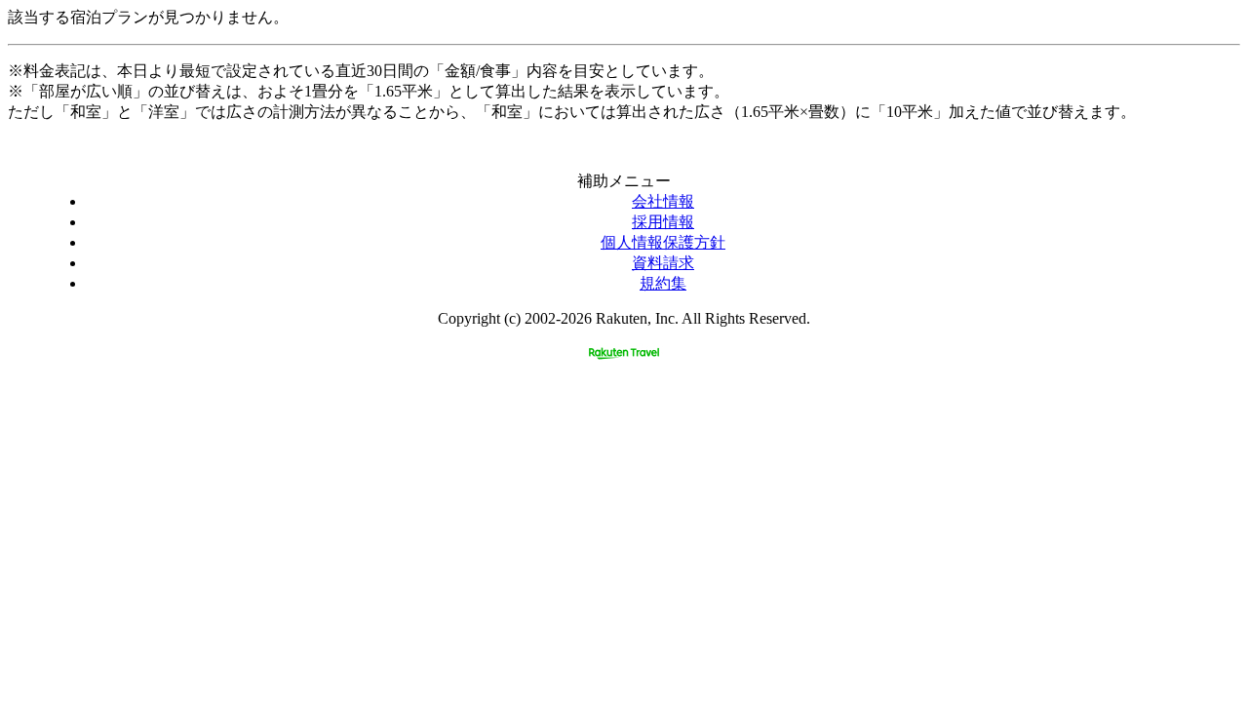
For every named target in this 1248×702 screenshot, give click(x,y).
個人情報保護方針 (663, 242)
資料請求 (663, 262)
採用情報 (663, 222)
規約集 (663, 283)
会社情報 (663, 201)
